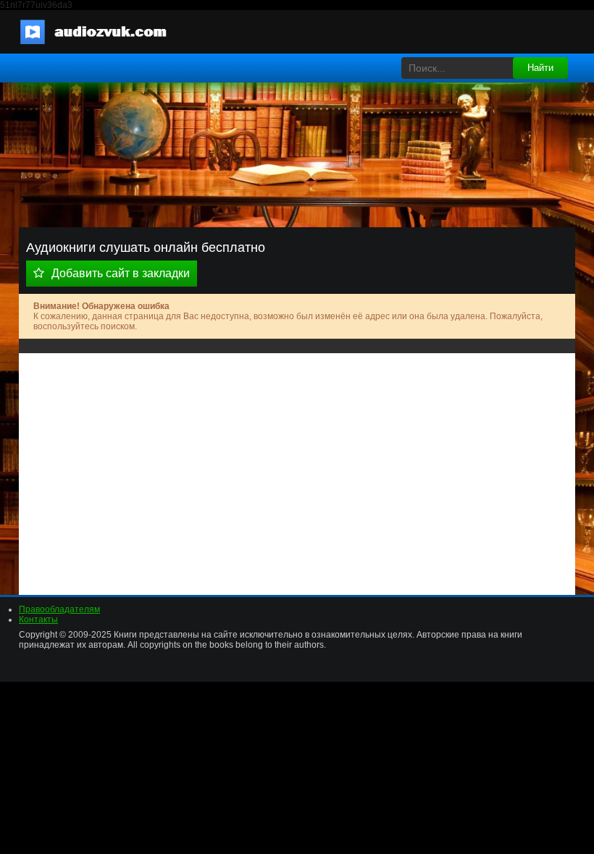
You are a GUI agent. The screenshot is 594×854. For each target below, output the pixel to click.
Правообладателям (59, 609)
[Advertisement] (297, 469)
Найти (540, 67)
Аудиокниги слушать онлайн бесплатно (102, 32)
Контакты (38, 619)
